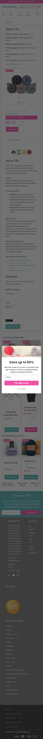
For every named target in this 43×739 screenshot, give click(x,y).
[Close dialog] (39, 348)
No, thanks (21, 389)
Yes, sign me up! (21, 383)
